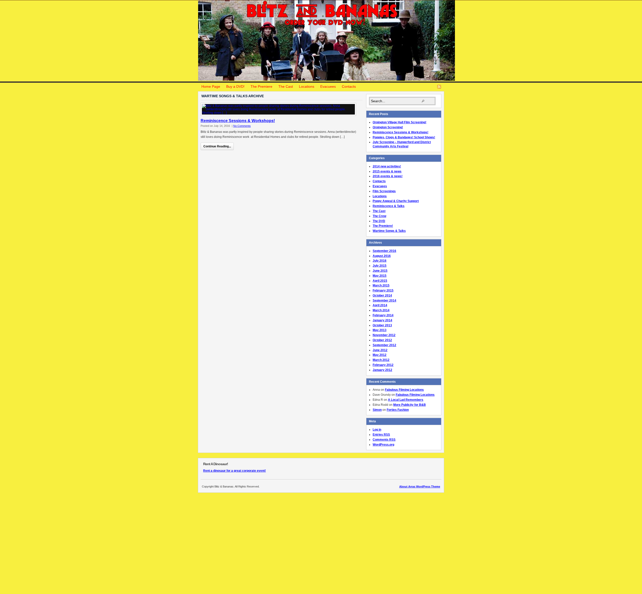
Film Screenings (384, 191)
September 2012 (384, 345)
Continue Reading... (217, 146)
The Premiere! (383, 226)
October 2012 (382, 340)
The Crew (379, 216)
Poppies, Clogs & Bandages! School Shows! (404, 137)
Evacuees (328, 86)
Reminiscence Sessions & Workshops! (238, 121)
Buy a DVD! (235, 86)
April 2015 (380, 280)
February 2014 (383, 315)
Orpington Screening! (388, 127)
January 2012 (382, 370)
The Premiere (261, 86)
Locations (306, 86)
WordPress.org (383, 444)
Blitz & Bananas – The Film (326, 40)
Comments (384, 439)
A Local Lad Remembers (405, 400)
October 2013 (382, 325)
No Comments (242, 125)
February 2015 (383, 290)
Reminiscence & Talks (389, 206)
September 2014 (384, 300)
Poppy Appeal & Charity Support (396, 201)
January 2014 (382, 320)
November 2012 (384, 335)
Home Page (210, 86)
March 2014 (381, 310)
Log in (377, 429)
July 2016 (379, 260)
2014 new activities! (387, 166)
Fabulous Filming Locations (404, 389)
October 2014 (382, 295)
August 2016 (382, 256)
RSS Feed (439, 87)
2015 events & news (387, 171)
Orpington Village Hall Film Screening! (399, 122)
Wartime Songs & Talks (389, 231)
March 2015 (381, 285)
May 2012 (379, 355)
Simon (377, 410)
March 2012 (381, 360)
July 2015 (379, 265)
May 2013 (379, 330)
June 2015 (380, 270)
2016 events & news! (388, 176)
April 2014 (380, 305)
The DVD (379, 221)
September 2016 (384, 251)
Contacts (349, 86)
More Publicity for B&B (409, 405)
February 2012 (383, 365)
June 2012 (380, 350)
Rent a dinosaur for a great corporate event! (234, 470)
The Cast (285, 86)
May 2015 (379, 275)
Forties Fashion (398, 410)
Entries (381, 434)
